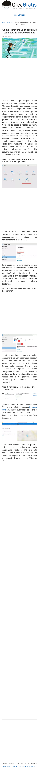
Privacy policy (23, 766)
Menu (21, 15)
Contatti (32, 766)
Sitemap (14, 766)
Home (3, 22)
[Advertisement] (19, 78)
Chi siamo (6, 766)
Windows (9, 22)
